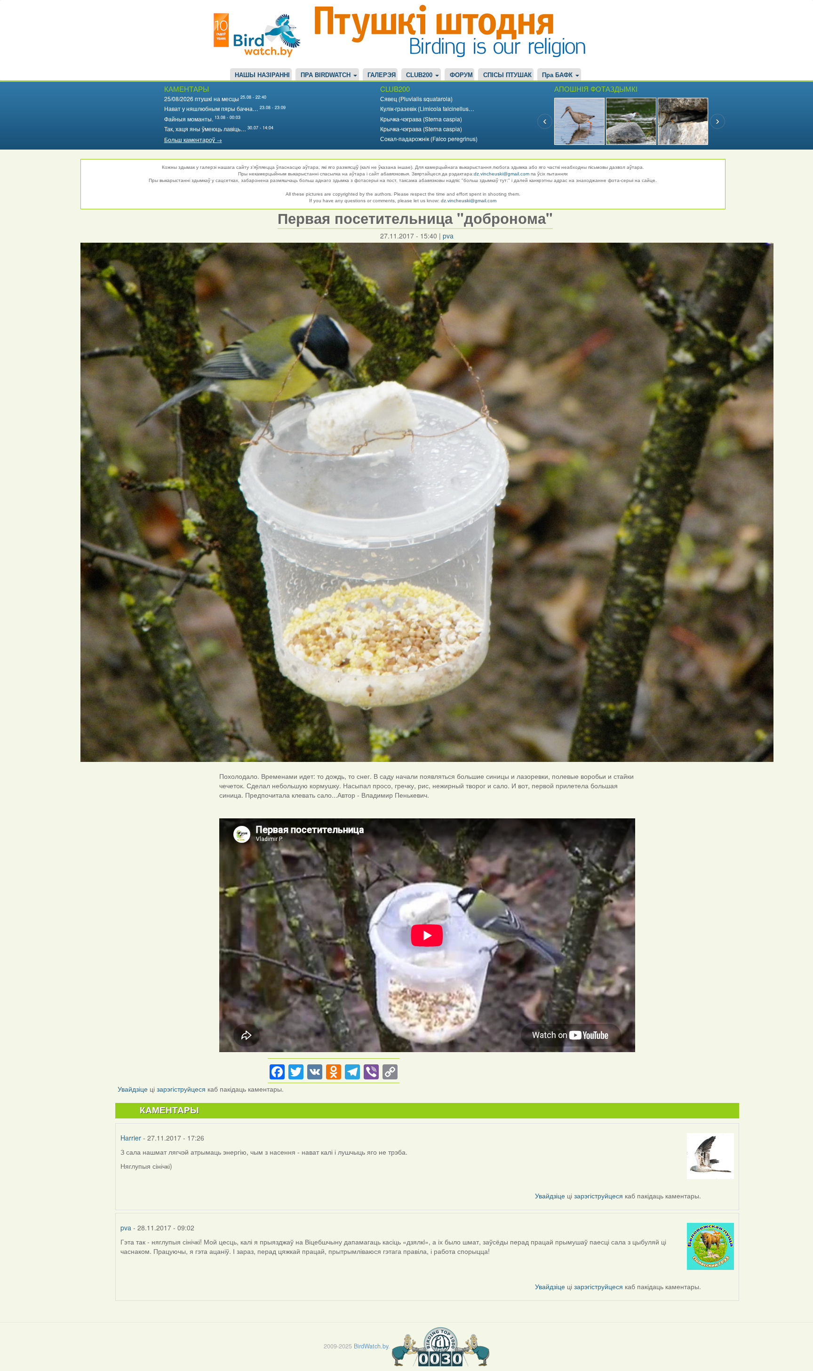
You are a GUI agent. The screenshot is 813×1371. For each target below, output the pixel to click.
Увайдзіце (133, 1089)
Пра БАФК (558, 75)
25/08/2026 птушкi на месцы (201, 99)
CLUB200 (420, 75)
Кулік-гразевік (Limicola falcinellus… (427, 108)
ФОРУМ (461, 75)
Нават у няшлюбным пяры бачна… (211, 108)
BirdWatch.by (371, 1345)
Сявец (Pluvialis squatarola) (416, 99)
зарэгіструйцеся (181, 1089)
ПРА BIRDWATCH (326, 75)
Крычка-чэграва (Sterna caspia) (421, 119)
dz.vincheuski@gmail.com (501, 173)
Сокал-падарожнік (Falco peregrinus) (429, 139)
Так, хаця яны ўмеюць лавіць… (205, 129)
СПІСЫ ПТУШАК (507, 75)
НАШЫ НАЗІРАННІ (262, 75)
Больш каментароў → (193, 139)
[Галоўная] (261, 34)
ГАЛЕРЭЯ (381, 75)
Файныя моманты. (188, 119)
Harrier (130, 1137)
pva (448, 235)
